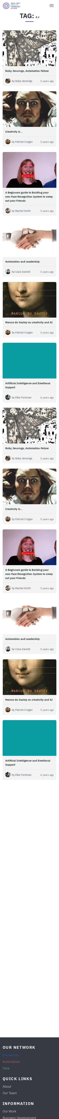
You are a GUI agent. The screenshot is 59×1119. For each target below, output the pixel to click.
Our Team (10, 1093)
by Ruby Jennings (22, 81)
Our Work (9, 1111)
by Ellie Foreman (21, 397)
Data (6, 1068)
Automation (11, 1061)
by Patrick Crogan (22, 141)
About (7, 1086)
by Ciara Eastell (21, 271)
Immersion (11, 1055)
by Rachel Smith (21, 210)
